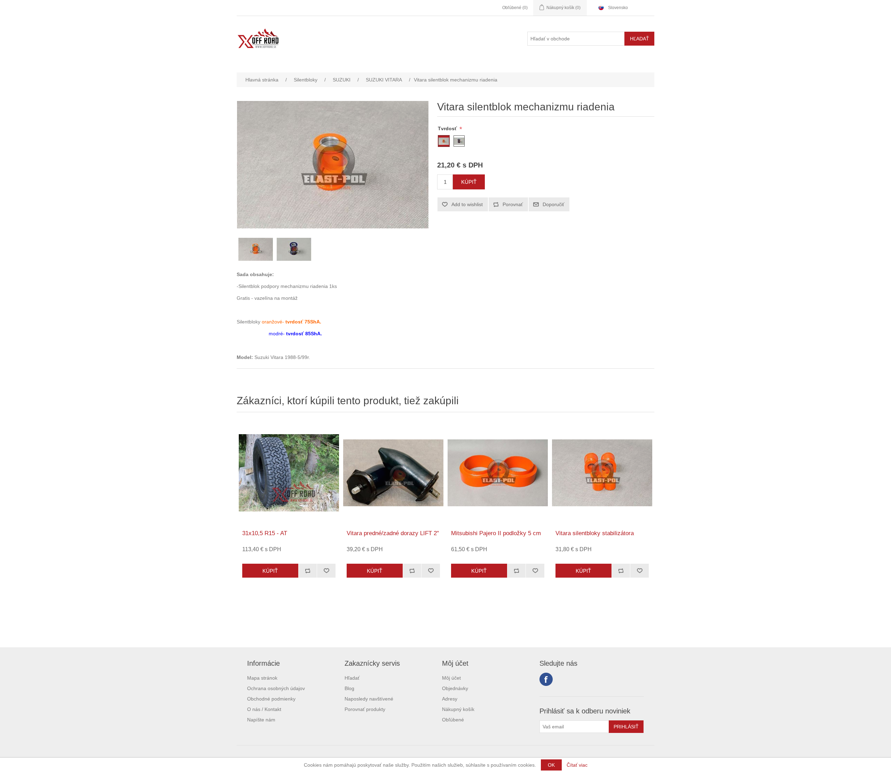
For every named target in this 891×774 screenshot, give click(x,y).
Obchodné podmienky (271, 699)
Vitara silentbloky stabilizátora (594, 533)
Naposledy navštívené (369, 699)
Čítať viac (577, 765)
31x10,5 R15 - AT (264, 533)
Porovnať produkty (365, 709)
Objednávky (455, 688)
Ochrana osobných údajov (276, 688)
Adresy (449, 699)
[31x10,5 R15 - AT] (289, 473)
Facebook (546, 679)
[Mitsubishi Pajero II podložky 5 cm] (498, 473)
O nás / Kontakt (264, 709)
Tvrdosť (448, 128)
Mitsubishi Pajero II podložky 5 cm (496, 533)
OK (551, 765)
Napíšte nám (261, 719)
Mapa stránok (262, 678)
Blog (349, 688)
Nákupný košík (458, 709)
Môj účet (451, 678)
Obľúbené (453, 719)
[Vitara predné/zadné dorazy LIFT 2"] (393, 473)
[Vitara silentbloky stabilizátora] (602, 473)
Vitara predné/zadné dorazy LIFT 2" (393, 533)
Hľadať (352, 678)
